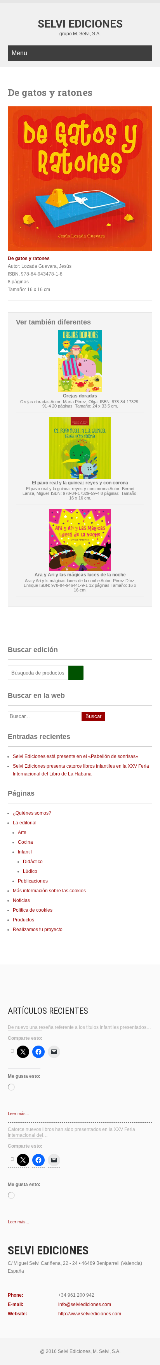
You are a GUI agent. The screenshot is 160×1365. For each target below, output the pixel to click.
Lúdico (30, 871)
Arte (22, 832)
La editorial (25, 823)
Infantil (25, 852)
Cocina (25, 842)
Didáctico (33, 861)
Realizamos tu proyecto (38, 929)
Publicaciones (33, 881)
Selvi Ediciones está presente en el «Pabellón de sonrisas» (75, 756)
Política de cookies (32, 910)
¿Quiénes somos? (32, 813)
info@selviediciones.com (84, 1304)
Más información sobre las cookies (49, 890)
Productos (23, 920)
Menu (19, 53)
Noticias (21, 900)
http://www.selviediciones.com (89, 1313)
